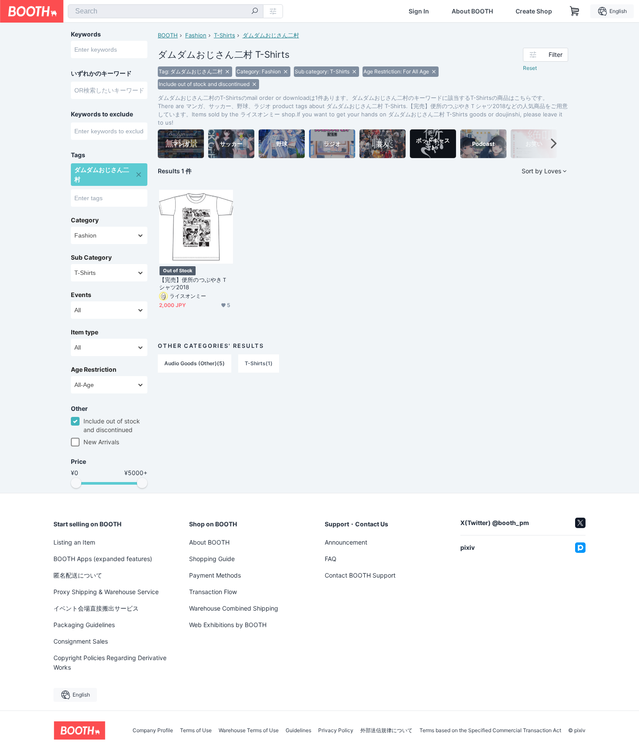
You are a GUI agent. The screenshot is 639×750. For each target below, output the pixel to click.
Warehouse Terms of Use (249, 730)
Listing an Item (74, 542)
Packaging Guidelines (84, 624)
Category (85, 220)
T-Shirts (224, 35)
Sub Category (91, 257)
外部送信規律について (386, 730)
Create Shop (534, 11)
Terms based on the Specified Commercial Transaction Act (490, 730)
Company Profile (153, 730)
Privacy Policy (335, 730)
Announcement (346, 542)
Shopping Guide (212, 558)
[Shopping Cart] (574, 11)
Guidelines (298, 730)
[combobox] (165, 11)
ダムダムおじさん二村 (271, 35)
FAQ (330, 558)
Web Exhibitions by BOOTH (227, 624)
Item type (84, 332)
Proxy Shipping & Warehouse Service (106, 591)
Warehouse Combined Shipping (233, 608)
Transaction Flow (213, 591)
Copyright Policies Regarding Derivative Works (109, 662)
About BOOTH (472, 11)
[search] (255, 12)
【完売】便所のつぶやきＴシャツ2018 (193, 283)
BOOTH (168, 35)
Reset (530, 68)
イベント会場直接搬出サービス (96, 608)
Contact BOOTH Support (360, 575)
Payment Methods (215, 575)
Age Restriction (93, 370)
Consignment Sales (80, 641)
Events (81, 295)
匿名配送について (77, 575)
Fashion (195, 35)
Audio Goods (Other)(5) (194, 363)
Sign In (419, 11)
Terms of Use (196, 730)
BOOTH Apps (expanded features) (102, 558)
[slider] (76, 483)
